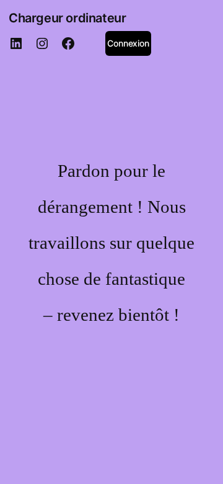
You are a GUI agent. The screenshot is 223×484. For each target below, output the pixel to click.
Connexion (128, 43)
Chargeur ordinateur (67, 18)
